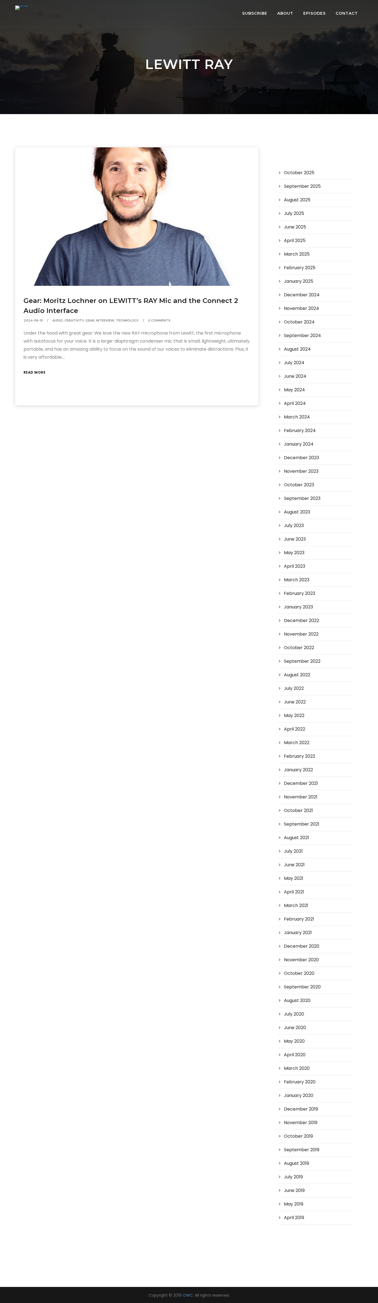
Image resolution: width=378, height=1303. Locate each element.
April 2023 (294, 566)
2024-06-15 (33, 320)
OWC (188, 1295)
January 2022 (298, 770)
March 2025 (297, 254)
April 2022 (294, 729)
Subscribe (254, 13)
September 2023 (302, 498)
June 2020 (295, 1027)
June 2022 (295, 702)
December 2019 (301, 1109)
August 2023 (297, 512)
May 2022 (294, 715)
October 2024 (299, 322)
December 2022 (301, 620)
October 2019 (298, 1136)
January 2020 (298, 1095)
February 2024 (300, 430)
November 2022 (301, 634)
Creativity (74, 320)
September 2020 (302, 987)
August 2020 (297, 1000)
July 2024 (294, 362)
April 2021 (294, 892)
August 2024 (297, 349)
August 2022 (297, 675)
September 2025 (302, 186)
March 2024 (297, 417)
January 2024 (299, 444)
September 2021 (301, 824)
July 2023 (294, 525)
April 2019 (294, 1217)
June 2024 (295, 376)
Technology (127, 320)
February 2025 (299, 267)
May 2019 (293, 1204)
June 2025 (295, 227)
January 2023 (298, 607)
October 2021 (298, 810)
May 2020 (294, 1041)
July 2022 (294, 688)
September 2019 (301, 1150)
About (285, 13)
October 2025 (299, 172)
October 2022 (299, 647)
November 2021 (300, 797)
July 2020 (294, 1014)
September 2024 (302, 335)
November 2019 (300, 1122)
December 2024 (302, 295)
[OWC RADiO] (21, 8)
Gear (90, 320)
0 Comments (159, 320)
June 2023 (295, 539)
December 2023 (301, 457)
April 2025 (294, 240)
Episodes (314, 13)
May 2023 (294, 552)
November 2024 (301, 308)
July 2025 (294, 213)
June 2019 (294, 1190)
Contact (347, 13)
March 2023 (296, 580)
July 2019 (293, 1177)
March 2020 (297, 1068)
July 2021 (293, 851)
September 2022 (302, 661)
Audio (57, 320)
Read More (35, 372)
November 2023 (301, 471)
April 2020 (294, 1055)
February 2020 (299, 1082)
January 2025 (298, 281)
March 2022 (296, 742)
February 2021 (299, 919)
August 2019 (296, 1163)
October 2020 (299, 973)
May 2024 (294, 390)
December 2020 (301, 946)
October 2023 (299, 485)
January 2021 (298, 932)
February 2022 (299, 756)
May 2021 (293, 878)
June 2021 (294, 865)
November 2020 (301, 960)
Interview (105, 320)
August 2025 (297, 200)
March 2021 (296, 905)
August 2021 (296, 837)
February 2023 (299, 593)
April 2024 (295, 403)
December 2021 (301, 783)
